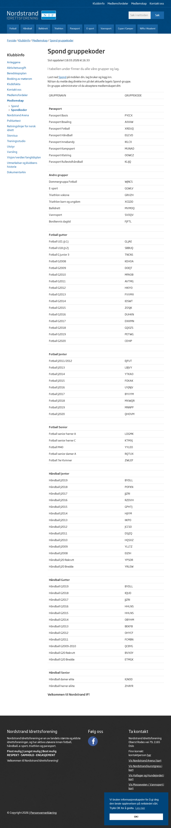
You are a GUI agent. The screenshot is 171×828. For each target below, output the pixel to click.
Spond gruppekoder (61, 40)
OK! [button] (136, 816)
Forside (11, 40)
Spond (62, 77)
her (149, 755)
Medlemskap (139, 3)
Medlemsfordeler (118, 3)
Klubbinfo (99, 3)
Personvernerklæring (43, 812)
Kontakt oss (157, 3)
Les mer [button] (140, 808)
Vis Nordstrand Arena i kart (145, 760)
